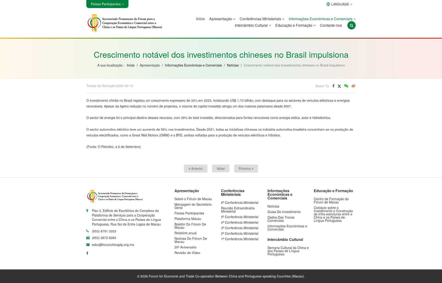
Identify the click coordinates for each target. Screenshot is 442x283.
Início (200, 18)
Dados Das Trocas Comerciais (281, 219)
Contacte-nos (331, 25)
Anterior (196, 168)
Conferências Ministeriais (261, 18)
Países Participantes (189, 213)
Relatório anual (185, 233)
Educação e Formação (294, 25)
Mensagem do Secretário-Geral (193, 206)
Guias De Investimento (284, 211)
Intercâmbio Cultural (252, 25)
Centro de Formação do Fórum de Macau (331, 200)
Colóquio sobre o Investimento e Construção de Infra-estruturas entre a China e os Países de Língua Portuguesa (333, 214)
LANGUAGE (340, 4)
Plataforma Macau (187, 218)
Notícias (233, 65)
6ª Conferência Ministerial (239, 202)
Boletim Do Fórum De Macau (190, 226)
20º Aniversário (185, 247)
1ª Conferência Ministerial (239, 239)
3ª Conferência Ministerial (239, 227)
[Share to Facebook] (333, 86)
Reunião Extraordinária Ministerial (238, 210)
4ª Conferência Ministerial (239, 222)
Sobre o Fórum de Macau (193, 198)
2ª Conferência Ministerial (239, 233)
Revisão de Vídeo (187, 252)
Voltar (221, 168)
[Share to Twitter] (339, 86)
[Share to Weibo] (353, 86)
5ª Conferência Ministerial (239, 216)
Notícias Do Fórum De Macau (190, 240)
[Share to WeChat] (346, 86)
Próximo (245, 168)
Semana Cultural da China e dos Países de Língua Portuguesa (288, 250)
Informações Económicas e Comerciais (321, 18)
